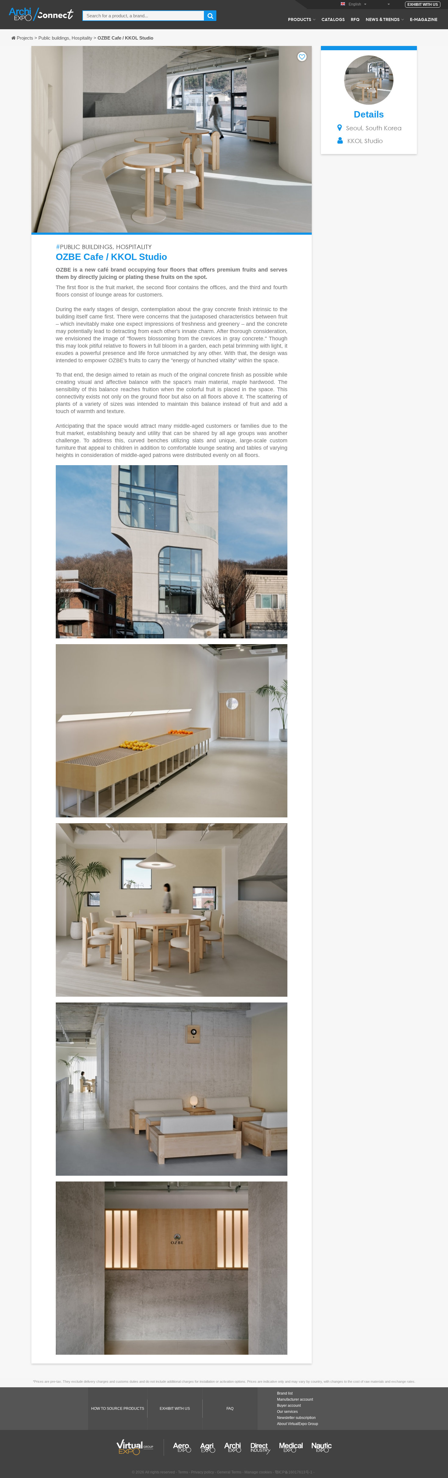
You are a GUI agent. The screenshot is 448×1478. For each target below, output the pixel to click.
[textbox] (143, 15)
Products (299, 19)
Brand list (285, 1393)
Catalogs (333, 19)
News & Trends (383, 19)
